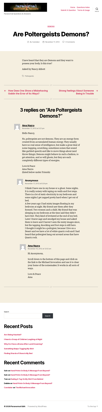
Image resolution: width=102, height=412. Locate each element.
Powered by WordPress (37, 406)
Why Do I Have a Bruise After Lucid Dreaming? (23, 344)
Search (6, 312)
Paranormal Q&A (18, 406)
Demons (51, 26)
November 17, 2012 (52, 42)
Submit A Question (68, 10)
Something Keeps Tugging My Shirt (19, 349)
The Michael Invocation (25, 387)
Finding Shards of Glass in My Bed (18, 353)
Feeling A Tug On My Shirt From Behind (27, 379)
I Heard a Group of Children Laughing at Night (23, 339)
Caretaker (36, 42)
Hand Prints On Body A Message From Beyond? (30, 371)
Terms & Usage (83, 10)
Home (72, 7)
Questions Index (83, 7)
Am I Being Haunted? (12, 335)
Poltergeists (29, 76)
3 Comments (70, 42)
